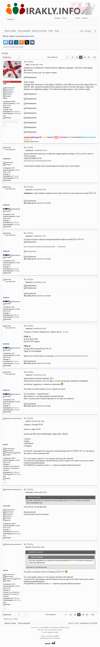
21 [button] (73, 57)
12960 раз (17, 111)
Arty (42, 630)
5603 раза (17, 533)
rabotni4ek (6, 506)
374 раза (17, 224)
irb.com (65, 332)
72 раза (16, 176)
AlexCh (5, 444)
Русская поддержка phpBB (50, 632)
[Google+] (12, 121)
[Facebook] (8, 121)
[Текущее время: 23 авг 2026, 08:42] (77, 30)
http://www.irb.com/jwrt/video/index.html (73, 356)
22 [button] (77, 57)
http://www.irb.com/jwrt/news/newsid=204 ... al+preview (44, 247)
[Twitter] (16, 121)
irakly (5, 83)
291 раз (16, 222)
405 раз (16, 178)
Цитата (77, 18)
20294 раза (17, 113)
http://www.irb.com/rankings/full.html (37, 161)
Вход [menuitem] (90, 19)
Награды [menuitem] (57, 18)
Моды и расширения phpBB (50, 636)
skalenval (6, 205)
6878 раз (16, 531)
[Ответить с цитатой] (95, 62)
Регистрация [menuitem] (95, 19)
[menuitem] (63, 18)
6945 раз (16, 472)
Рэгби (5, 53)
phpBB (46, 627)
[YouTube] (4, 125)
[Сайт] (4, 121)
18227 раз (17, 474)
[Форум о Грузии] (50, 8)
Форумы (10, 19)
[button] (61, 57)
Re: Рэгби (28, 61)
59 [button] (94, 57)
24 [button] (85, 57)
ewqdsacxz (7, 158)
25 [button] (89, 57)
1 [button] (67, 57)
